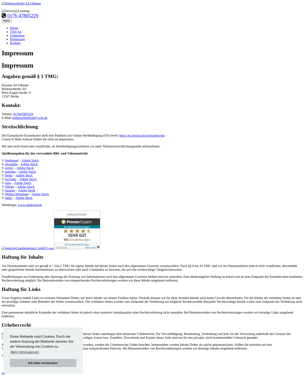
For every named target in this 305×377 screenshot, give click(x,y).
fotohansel (11, 160)
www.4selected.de (30, 205)
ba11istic (10, 179)
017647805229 (23, 114)
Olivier (9, 186)
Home (14, 28)
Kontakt (15, 43)
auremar (10, 171)
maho (8, 198)
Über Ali (15, 31)
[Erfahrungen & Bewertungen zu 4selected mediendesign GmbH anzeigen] (77, 248)
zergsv (9, 168)
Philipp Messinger (17, 194)
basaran (10, 190)
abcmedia (11, 164)
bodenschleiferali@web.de (29, 118)
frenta (8, 175)
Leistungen (17, 35)
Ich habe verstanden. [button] (43, 363)
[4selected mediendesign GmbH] (28, 248)
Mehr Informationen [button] (25, 352)
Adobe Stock (30, 160)
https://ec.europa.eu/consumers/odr (141, 135)
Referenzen (17, 39)
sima (8, 183)
